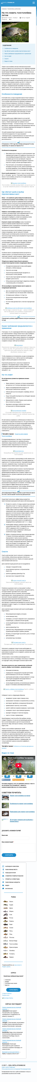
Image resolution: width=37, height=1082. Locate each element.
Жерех (11, 911)
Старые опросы (6, 993)
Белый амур (13, 941)
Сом (10, 914)
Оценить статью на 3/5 (30, 779)
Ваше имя (5, 835)
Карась (11, 921)
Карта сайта (5, 1067)
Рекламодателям (25, 1069)
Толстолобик (13, 944)
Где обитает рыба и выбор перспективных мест (17, 51)
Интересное (9, 888)
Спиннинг (8, 980)
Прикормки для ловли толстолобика (22, 812)
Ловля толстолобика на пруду (20, 795)
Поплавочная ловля (11, 983)
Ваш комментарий (8, 842)
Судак (11, 905)
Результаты (5, 995)
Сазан (11, 927)
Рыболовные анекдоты (12, 882)
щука (11, 908)
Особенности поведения (11, 48)
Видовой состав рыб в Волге (10, 1052)
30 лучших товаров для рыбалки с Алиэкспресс (21, 820)
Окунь (11, 901)
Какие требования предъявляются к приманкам (17, 53)
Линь (11, 931)
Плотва (11, 937)
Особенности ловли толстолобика (21, 803)
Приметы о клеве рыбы (12, 879)
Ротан (11, 918)
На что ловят (7, 56)
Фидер (7, 981)
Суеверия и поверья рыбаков (14, 876)
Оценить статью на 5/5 (33, 779)
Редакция (12, 1067)
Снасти (6, 58)
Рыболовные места (11, 869)
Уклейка (12, 950)
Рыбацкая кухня (10, 872)
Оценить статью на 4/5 (31, 779)
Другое (7, 985)
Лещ (10, 934)
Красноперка (13, 947)
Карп (10, 924)
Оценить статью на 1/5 (27, 779)
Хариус (11, 957)
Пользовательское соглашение (11, 1069)
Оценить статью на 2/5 (28, 779)
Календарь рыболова (12, 866)
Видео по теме (8, 61)
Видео (7, 885)
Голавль (12, 954)
